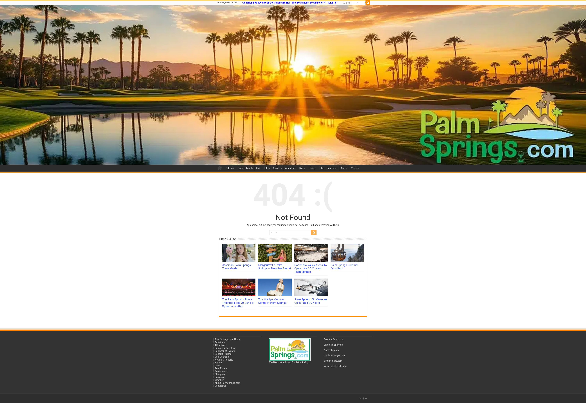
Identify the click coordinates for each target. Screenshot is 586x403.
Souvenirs (220, 377)
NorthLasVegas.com (334, 355)
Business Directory (225, 348)
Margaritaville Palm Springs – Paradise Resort (274, 266)
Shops (344, 168)
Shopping (220, 374)
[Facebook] (346, 3)
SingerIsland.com (333, 360)
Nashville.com (331, 350)
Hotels (267, 168)
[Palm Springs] (293, 85)
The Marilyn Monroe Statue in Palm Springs (272, 301)
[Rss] (344, 3)
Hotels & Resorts (224, 359)
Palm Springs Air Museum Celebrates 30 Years (310, 301)
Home (220, 168)
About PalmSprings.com (227, 382)
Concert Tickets (245, 168)
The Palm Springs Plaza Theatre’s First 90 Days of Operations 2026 (238, 303)
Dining (302, 168)
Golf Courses (222, 356)
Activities (277, 168)
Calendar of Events (225, 351)
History (312, 168)
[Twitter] (349, 3)
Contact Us (220, 385)
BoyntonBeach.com (334, 339)
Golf (258, 168)
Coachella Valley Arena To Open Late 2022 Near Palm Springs (310, 268)
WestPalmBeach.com (335, 366)
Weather (355, 168)
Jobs (321, 168)
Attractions (290, 168)
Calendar (230, 168)
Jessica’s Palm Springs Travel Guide (236, 266)
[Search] (367, 2)
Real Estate (332, 168)
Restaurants (221, 371)
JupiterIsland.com (333, 344)
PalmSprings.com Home (228, 339)
